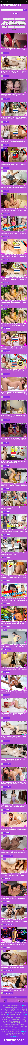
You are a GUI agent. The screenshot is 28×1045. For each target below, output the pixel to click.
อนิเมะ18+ (5, 19)
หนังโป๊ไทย (6, 53)
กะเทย (7, 855)
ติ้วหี (13, 19)
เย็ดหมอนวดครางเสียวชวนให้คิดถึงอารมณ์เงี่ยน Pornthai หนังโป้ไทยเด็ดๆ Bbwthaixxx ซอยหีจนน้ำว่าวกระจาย (14, 485)
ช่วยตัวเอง (17, 19)
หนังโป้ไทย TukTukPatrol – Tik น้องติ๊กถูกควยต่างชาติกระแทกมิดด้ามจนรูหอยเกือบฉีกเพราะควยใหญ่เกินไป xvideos (14, 394)
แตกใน (24, 24)
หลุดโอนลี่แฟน (5, 21)
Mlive (13, 24)
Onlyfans (10, 24)
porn (5, 649)
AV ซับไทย (10, 19)
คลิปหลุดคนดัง (22, 19)
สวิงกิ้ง (21, 24)
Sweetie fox (17, 26)
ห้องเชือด (3, 24)
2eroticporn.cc (14, 1036)
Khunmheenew (11, 26)
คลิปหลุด (25, 1014)
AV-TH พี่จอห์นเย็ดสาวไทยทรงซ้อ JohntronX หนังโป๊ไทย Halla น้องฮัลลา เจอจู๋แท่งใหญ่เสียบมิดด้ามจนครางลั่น (14, 531)
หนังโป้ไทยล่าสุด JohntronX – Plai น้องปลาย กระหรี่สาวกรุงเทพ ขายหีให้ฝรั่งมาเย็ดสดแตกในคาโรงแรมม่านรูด (13, 348)
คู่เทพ (4, 26)
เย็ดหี (19, 24)
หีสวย (6, 26)
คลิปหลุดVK (22, 21)
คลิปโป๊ (7, 1014)
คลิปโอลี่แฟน (17, 21)
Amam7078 (22, 26)
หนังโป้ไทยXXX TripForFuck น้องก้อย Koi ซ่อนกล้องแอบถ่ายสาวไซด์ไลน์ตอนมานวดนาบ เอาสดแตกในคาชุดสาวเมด (13, 417)
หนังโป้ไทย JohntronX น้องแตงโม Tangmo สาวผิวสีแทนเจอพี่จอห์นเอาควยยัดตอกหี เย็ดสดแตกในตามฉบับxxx (14, 371)
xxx (9, 99)
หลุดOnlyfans (11, 21)
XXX (23, 1005)
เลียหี (16, 24)
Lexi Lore (14, 29)
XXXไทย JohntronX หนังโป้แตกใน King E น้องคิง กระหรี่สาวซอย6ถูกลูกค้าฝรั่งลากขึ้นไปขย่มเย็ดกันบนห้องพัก (13, 577)
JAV (6, 24)
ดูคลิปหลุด (23, 1031)
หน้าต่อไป (14, 997)
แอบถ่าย (24, 1016)
